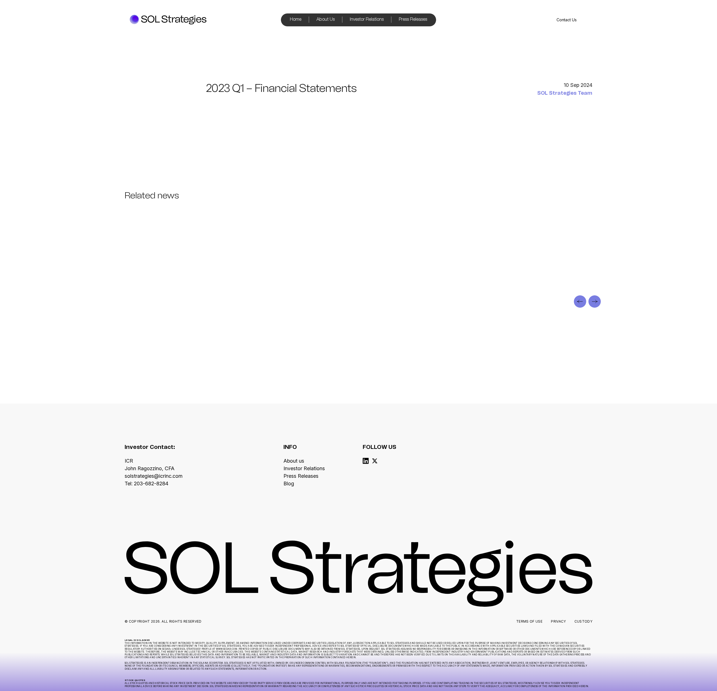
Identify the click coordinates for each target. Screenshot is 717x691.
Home (295, 20)
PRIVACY (558, 621)
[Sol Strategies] (168, 20)
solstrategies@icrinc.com (154, 476)
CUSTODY (583, 621)
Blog (288, 483)
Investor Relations (367, 20)
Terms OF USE (529, 621)
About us (293, 461)
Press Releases (413, 20)
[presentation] (580, 301)
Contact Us (567, 19)
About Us (325, 20)
